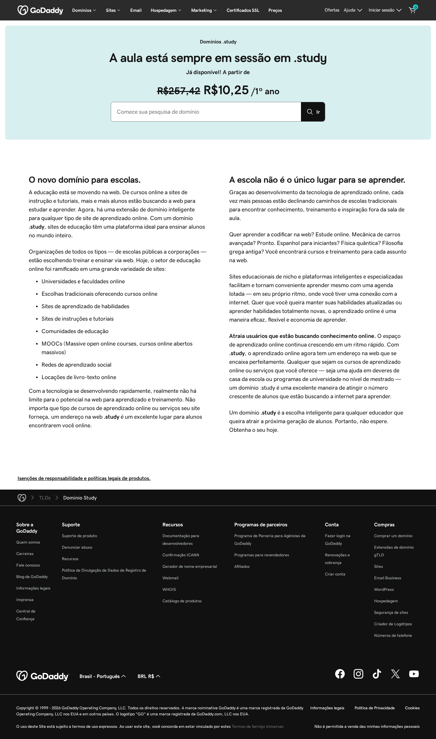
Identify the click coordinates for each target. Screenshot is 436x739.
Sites (378, 566)
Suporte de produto (79, 536)
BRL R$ (146, 676)
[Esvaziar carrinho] (412, 10)
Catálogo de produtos (182, 601)
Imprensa (25, 600)
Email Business (387, 578)
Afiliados (242, 566)
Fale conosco (28, 565)
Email (136, 10)
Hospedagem (386, 601)
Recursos (70, 559)
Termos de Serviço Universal (257, 726)
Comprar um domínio (393, 536)
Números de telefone (393, 635)
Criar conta (335, 574)
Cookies (412, 708)
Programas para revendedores (261, 555)
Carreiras (25, 554)
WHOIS (169, 589)
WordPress (384, 589)
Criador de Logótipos (393, 624)
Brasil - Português (99, 676)
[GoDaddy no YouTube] (414, 677)
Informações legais (33, 588)
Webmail (170, 578)
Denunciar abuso (77, 547)
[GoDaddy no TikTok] (377, 677)
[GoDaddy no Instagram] (358, 677)
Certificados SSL (243, 10)
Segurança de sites (391, 612)
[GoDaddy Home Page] (42, 676)
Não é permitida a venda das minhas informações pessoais (367, 726)
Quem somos (28, 542)
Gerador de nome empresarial (189, 566)
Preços (275, 10)
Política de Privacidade (375, 708)
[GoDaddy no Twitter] (395, 677)
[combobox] (206, 112)
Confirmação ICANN (180, 555)
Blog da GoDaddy (32, 577)
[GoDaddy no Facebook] (340, 677)
